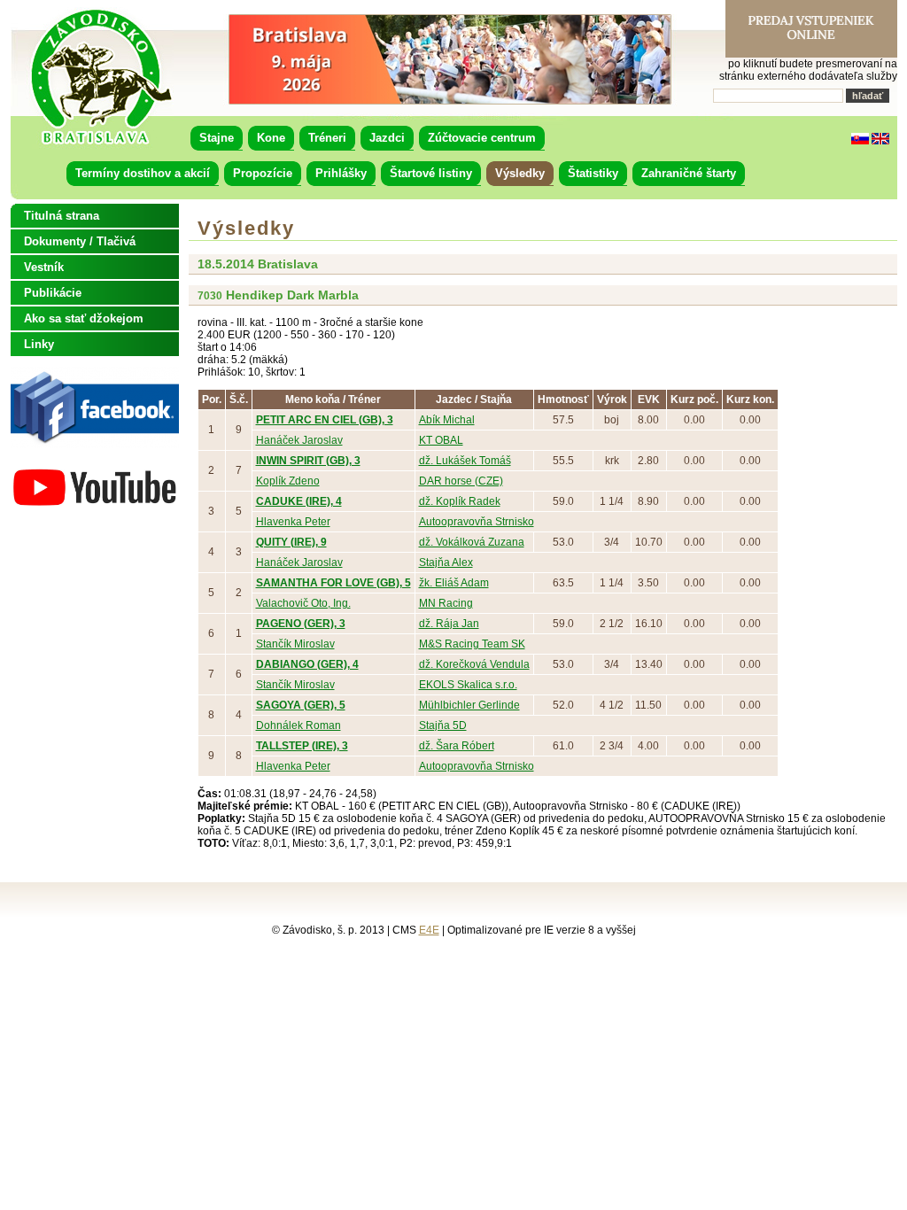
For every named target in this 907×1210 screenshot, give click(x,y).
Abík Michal (447, 420)
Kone (271, 137)
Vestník (44, 267)
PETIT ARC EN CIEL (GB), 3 (324, 420)
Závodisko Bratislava (100, 77)
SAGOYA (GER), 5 (300, 705)
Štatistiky (593, 173)
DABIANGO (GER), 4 (307, 664)
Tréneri (327, 137)
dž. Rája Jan (449, 623)
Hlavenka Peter (293, 522)
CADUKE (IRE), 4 (299, 501)
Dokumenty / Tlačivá (80, 241)
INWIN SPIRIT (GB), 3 (308, 460)
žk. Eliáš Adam (454, 583)
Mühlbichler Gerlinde (469, 705)
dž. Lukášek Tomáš (465, 460)
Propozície (262, 173)
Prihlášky (341, 173)
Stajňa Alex (446, 562)
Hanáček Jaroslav (299, 440)
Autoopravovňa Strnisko (476, 522)
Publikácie (52, 292)
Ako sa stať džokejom (83, 318)
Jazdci (387, 137)
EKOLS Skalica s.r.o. (468, 685)
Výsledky (520, 173)
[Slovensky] (860, 141)
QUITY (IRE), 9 (291, 542)
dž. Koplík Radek (459, 501)
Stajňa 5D (443, 725)
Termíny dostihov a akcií (142, 173)
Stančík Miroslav (295, 644)
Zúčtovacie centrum (482, 137)
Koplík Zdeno (288, 481)
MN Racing (446, 603)
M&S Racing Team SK (472, 644)
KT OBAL (441, 440)
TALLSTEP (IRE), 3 (302, 746)
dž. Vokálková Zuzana (471, 542)
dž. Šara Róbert (456, 746)
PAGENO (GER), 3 (300, 623)
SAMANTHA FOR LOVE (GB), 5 (333, 583)
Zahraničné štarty (688, 173)
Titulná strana (61, 215)
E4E (429, 930)
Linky (39, 344)
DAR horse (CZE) (461, 481)
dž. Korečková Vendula (474, 664)
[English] (880, 141)
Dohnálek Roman (298, 725)
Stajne (216, 137)
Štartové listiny (431, 173)
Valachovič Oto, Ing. (303, 603)
